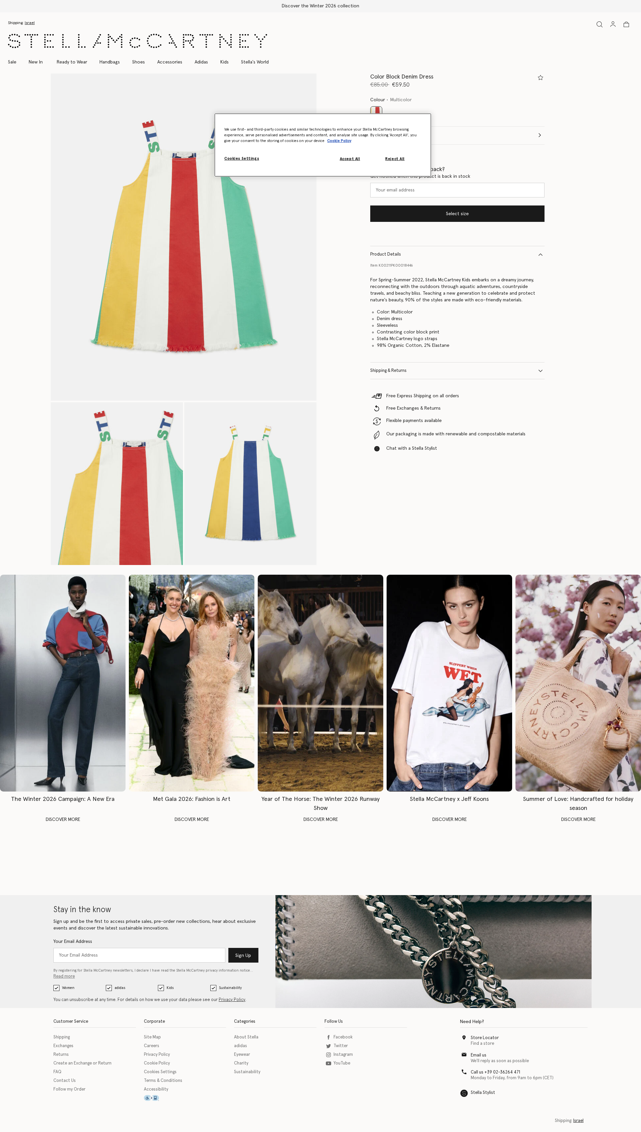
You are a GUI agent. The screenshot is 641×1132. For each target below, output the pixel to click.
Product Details (385, 254)
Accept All (350, 159)
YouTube (342, 1063)
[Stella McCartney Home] (137, 41)
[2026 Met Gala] (191, 683)
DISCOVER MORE (63, 819)
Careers (151, 1046)
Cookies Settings (160, 1072)
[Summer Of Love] (578, 683)
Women (68, 988)
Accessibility (156, 1089)
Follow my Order (69, 1089)
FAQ (57, 1072)
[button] (183, 237)
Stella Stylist (483, 1093)
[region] (322, 145)
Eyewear (242, 1054)
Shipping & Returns (388, 371)
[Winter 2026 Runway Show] (320, 683)
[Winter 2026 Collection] (63, 683)
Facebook (343, 1037)
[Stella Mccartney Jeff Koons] (449, 683)
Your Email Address (72, 941)
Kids (170, 988)
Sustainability (230, 988)
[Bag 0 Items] (626, 24)
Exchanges (63, 1046)
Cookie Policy (157, 1063)
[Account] (613, 24)
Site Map (152, 1037)
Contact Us (64, 1081)
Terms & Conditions (163, 1081)
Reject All (395, 159)
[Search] (599, 24)
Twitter (341, 1046)
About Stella (246, 1037)
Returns (61, 1054)
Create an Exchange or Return (82, 1063)
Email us (478, 1055)
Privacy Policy (232, 1000)
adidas (120, 988)
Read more (64, 976)
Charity (241, 1063)
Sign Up (243, 955)
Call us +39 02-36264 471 (495, 1072)
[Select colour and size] (541, 78)
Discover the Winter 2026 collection (320, 6)
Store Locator (485, 1038)
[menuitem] (36, 62)
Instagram (343, 1054)
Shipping (61, 1037)
